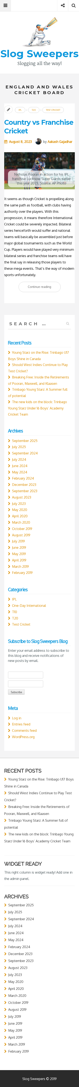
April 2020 (20, 516)
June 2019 (19, 547)
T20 (34, 109)
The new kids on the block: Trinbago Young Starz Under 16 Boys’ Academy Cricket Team (37, 408)
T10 (14, 612)
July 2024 (19, 459)
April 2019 (19, 560)
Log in (16, 718)
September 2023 (24, 491)
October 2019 (22, 529)
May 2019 (19, 554)
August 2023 (21, 497)
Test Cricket (53, 109)
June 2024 (19, 466)
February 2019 (22, 573)
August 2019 (21, 535)
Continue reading (44, 288)
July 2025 (19, 447)
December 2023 (24, 485)
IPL (20, 109)
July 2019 (18, 541)
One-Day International (29, 605)
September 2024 (25, 453)
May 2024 (19, 472)
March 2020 (21, 522)
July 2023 (19, 503)
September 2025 (24, 441)
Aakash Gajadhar (60, 142)
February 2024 (23, 478)
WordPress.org (23, 737)
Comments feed (24, 730)
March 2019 (20, 566)
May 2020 (19, 510)
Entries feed (21, 724)
